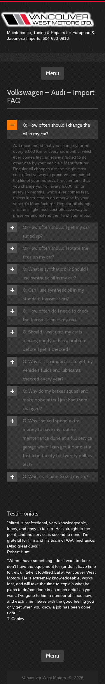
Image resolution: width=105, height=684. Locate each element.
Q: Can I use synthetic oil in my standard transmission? (53, 294)
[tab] (52, 129)
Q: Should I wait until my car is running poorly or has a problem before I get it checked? (54, 340)
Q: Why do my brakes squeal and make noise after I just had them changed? (55, 399)
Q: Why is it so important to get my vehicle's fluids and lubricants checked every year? (58, 370)
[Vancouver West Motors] (47, 5)
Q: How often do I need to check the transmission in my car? (55, 315)
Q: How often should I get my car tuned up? (56, 232)
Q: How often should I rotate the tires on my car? (55, 252)
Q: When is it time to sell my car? (55, 476)
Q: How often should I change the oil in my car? (56, 129)
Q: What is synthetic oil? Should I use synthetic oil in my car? (55, 273)
